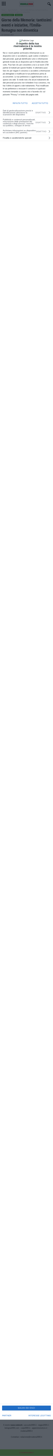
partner (6, 1415)
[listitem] (26, 131)
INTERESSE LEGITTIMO (39, 1415)
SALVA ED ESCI (26, 1408)
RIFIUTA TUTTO (20, 103)
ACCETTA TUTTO (40, 103)
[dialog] (26, 728)
